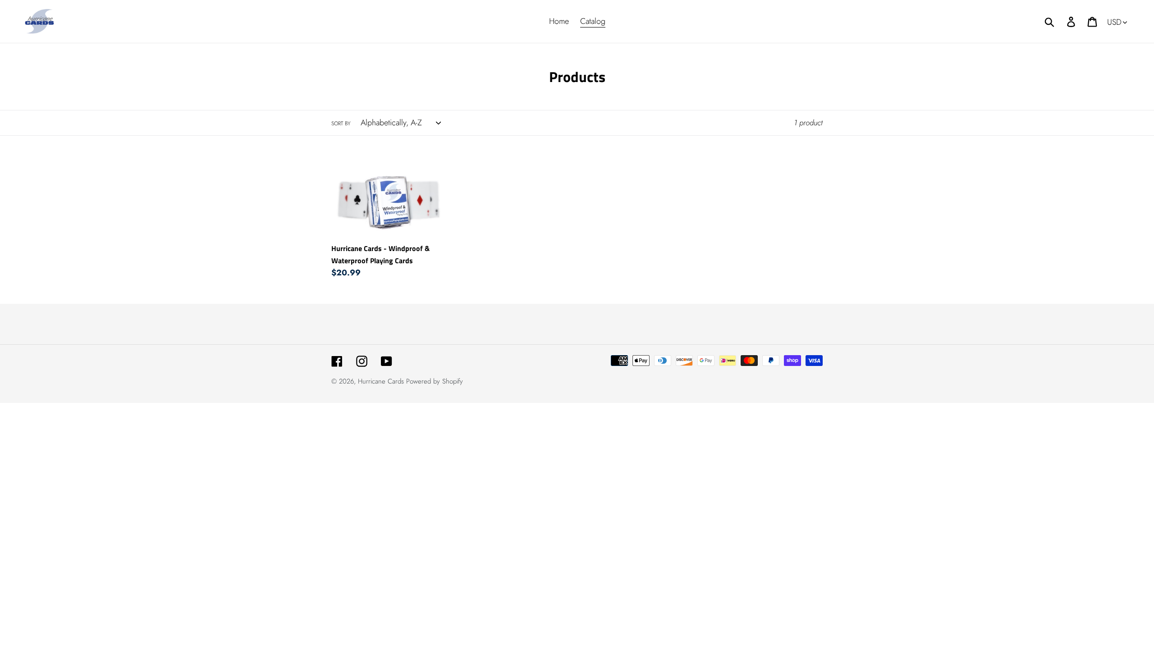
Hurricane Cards (381, 381)
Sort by (340, 123)
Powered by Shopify (434, 381)
